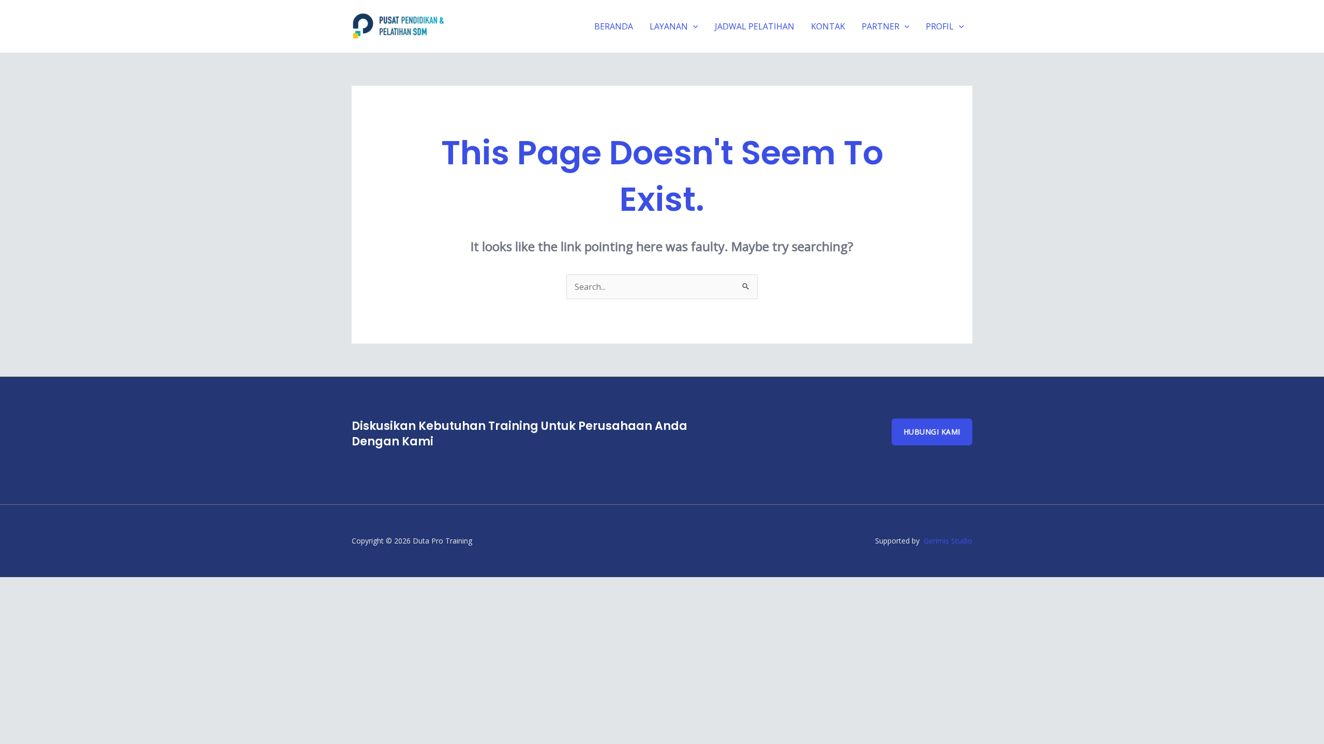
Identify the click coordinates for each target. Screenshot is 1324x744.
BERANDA (613, 26)
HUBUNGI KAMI (932, 432)
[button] (693, 26)
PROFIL (940, 26)
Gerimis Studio (948, 541)
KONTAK (828, 26)
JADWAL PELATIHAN (754, 26)
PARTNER (880, 26)
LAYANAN (669, 26)
